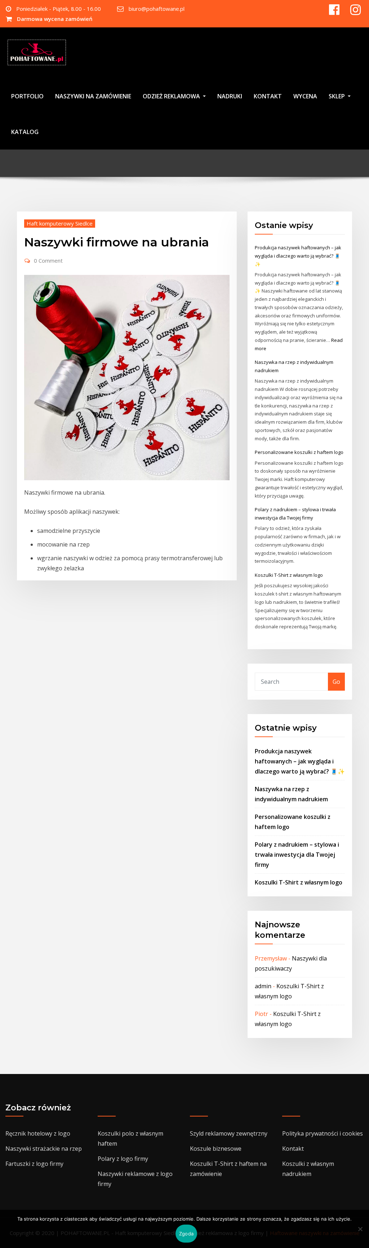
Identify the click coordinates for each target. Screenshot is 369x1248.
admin (263, 986)
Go (336, 682)
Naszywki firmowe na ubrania (116, 242)
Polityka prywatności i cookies (322, 1133)
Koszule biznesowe (215, 1149)
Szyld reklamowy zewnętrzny (228, 1133)
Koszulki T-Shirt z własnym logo (289, 575)
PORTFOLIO (27, 96)
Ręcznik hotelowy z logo (37, 1133)
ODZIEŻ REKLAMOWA (172, 96)
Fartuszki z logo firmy (34, 1164)
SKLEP (337, 96)
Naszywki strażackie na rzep (43, 1149)
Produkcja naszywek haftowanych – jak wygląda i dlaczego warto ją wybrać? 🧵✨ (298, 255)
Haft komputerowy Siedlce (60, 223)
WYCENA (305, 96)
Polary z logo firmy (123, 1159)
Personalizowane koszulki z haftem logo (299, 452)
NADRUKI (229, 96)
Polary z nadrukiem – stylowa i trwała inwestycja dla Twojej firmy (297, 855)
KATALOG (25, 132)
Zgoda (186, 1233)
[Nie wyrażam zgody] (360, 1229)
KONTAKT (268, 96)
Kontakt (293, 1149)
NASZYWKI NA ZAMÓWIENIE (93, 96)
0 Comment (48, 260)
